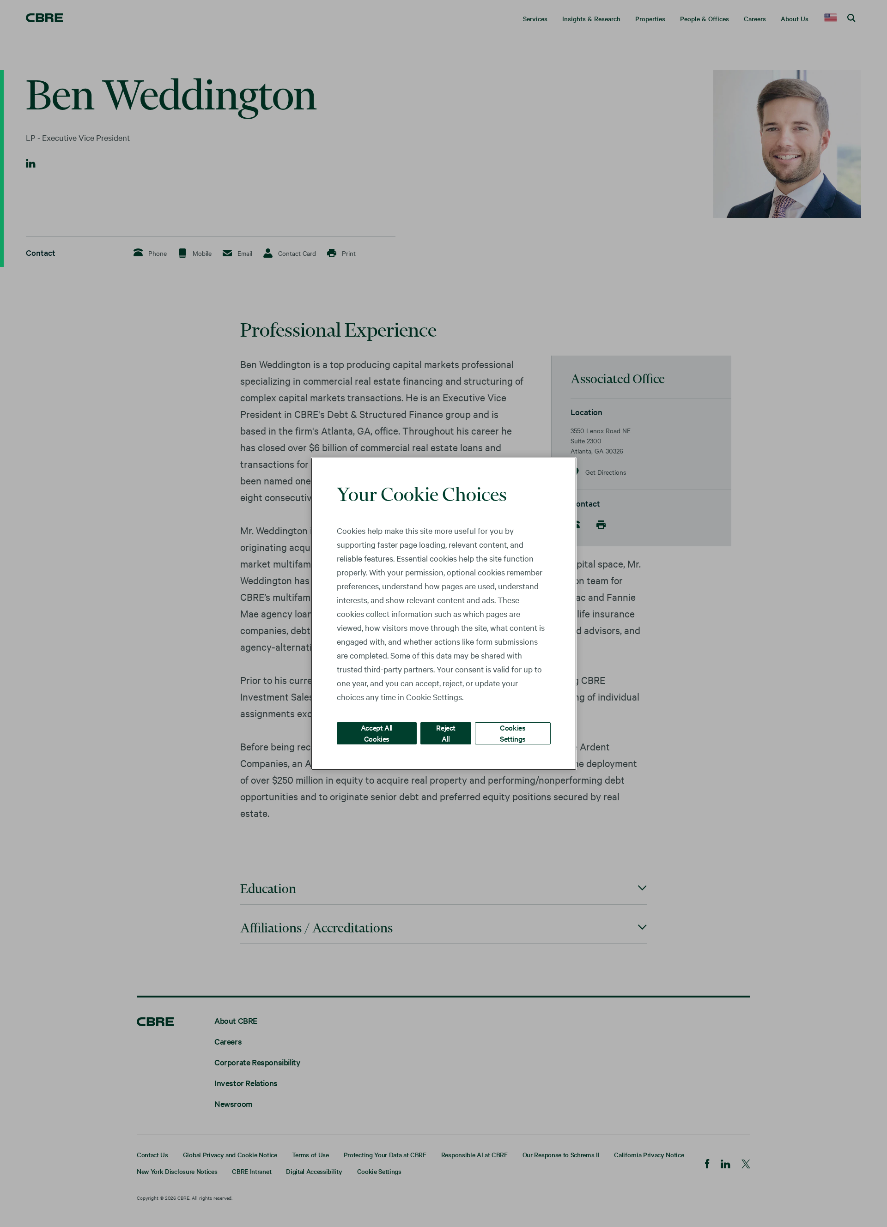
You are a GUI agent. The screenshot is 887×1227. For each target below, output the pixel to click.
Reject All (446, 732)
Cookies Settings (513, 732)
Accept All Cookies (377, 732)
